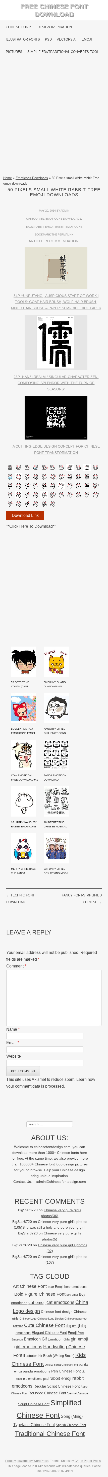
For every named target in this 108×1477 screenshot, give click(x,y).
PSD (48, 39)
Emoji (87, 39)
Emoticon (17, 1339)
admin (65, 210)
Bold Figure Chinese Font (40, 1294)
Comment (16, 966)
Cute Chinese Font (44, 1325)
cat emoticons (60, 1302)
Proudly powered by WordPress (26, 1461)
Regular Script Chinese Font (56, 1386)
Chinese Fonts (19, 27)
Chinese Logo (28, 1318)
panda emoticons (36, 1371)
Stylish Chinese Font (71, 1425)
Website (13, 1056)
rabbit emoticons (68, 226)
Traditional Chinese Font (50, 1433)
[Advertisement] (54, 116)
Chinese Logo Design (50, 1318)
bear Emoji (55, 1287)
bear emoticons (75, 1287)
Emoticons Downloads (32, 178)
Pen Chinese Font (66, 1371)
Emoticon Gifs (59, 1339)
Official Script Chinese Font (61, 1364)
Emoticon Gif (35, 1339)
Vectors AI (67, 39)
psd (45, 1379)
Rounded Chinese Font (47, 1393)
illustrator (30, 1356)
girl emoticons (28, 1346)
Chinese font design (57, 1312)
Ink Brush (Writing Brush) (56, 1356)
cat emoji (36, 1302)
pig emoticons (32, 1378)
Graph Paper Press (88, 1461)
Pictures (14, 52)
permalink (65, 234)
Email (12, 1042)
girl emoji (79, 1339)
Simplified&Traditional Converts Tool (63, 52)
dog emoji (73, 1326)
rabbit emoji (43, 226)
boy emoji (72, 1294)
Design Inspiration (54, 27)
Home (7, 178)
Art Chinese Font (30, 1286)
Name (13, 1029)
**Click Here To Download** (31, 526)
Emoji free (76, 1333)
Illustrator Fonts (23, 39)
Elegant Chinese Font (49, 1332)
